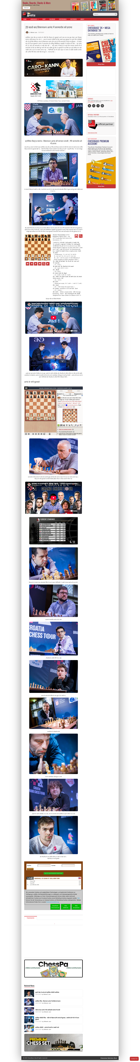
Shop (44, 19)
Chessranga (63, 19)
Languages (33, 19)
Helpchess (73, 19)
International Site (92, 132)
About (82, 19)
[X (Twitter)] (89, 105)
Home (24, 19)
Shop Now (101, 64)
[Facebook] (98, 105)
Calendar (52, 19)
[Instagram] (102, 105)
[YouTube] (93, 105)
